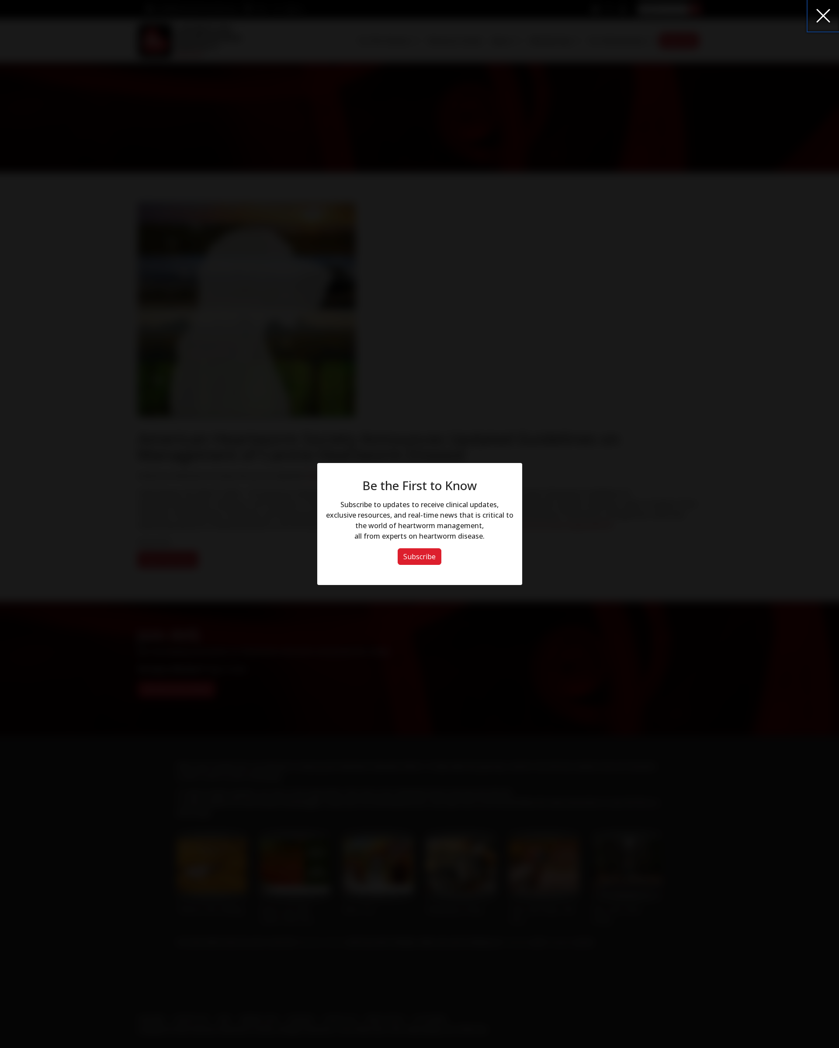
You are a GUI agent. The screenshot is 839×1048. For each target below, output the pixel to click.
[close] (823, 15)
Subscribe (419, 556)
